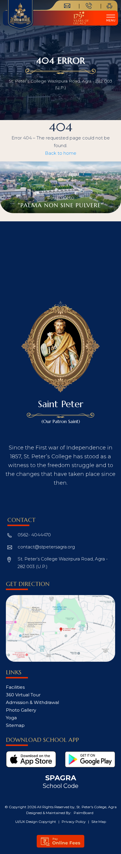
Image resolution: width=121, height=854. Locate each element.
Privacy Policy (74, 821)
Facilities (15, 687)
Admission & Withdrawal (32, 702)
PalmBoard (83, 813)
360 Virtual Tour (23, 695)
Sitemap (15, 725)
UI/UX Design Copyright (36, 821)
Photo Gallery (21, 710)
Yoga (11, 717)
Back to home (60, 153)
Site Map (98, 821)
